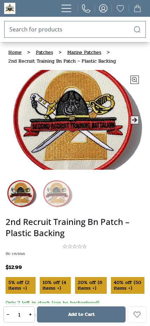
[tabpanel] (75, 120)
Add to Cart (81, 314)
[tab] (21, 194)
